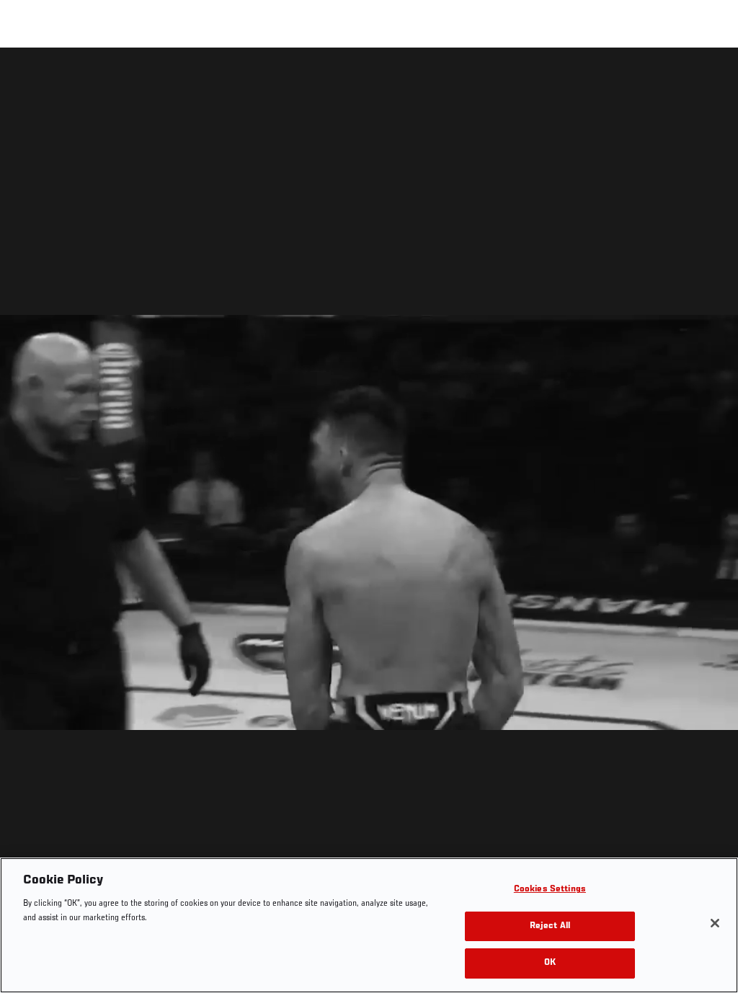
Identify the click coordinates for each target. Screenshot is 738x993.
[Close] (715, 923)
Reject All (550, 926)
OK (550, 963)
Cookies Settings (550, 889)
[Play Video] (369, 523)
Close (710, 76)
